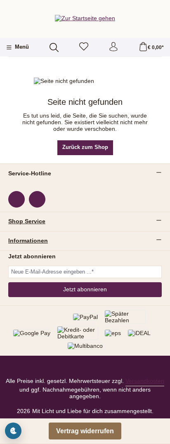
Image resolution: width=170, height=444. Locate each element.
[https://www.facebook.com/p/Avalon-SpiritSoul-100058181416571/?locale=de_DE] (16, 199)
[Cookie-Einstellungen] (13, 431)
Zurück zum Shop (85, 147)
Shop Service (26, 221)
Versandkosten (144, 381)
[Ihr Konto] (113, 47)
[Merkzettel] (83, 47)
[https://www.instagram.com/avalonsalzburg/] (37, 199)
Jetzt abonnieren (85, 289)
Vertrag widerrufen (85, 431)
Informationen (28, 241)
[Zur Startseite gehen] (85, 17)
